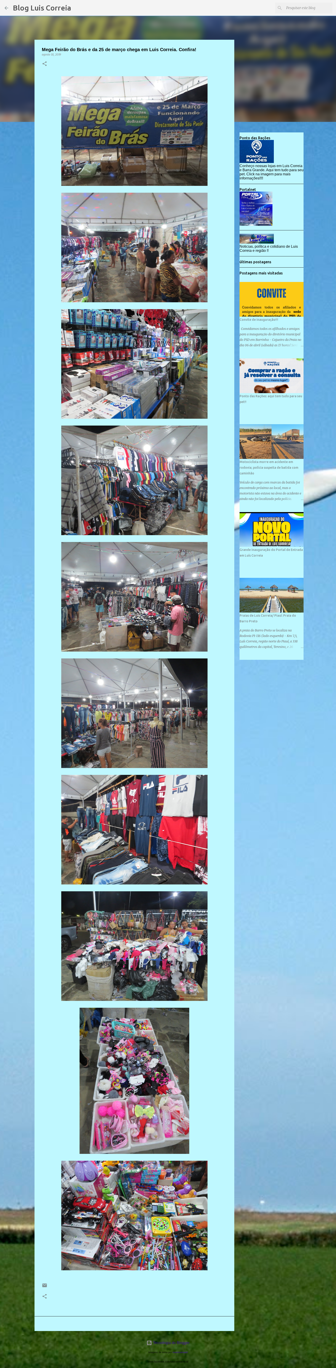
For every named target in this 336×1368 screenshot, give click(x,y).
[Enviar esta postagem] (44, 1287)
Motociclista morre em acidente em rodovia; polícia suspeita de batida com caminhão (269, 467)
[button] (44, 64)
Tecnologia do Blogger (170, 1343)
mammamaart (180, 1352)
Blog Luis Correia (42, 8)
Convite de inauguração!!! (259, 319)
